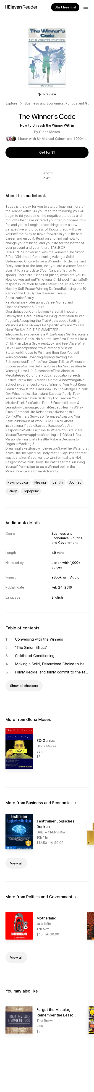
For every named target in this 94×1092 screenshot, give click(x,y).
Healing (40, 482)
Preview (49, 94)
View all (16, 863)
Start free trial (65, 7)
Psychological (18, 482)
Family (12, 491)
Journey (75, 482)
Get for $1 (47, 152)
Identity (57, 482)
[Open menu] (85, 7)
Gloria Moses (49, 132)
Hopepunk (31, 491)
